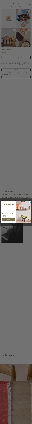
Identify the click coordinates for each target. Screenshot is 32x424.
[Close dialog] (30, 202)
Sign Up (8, 219)
